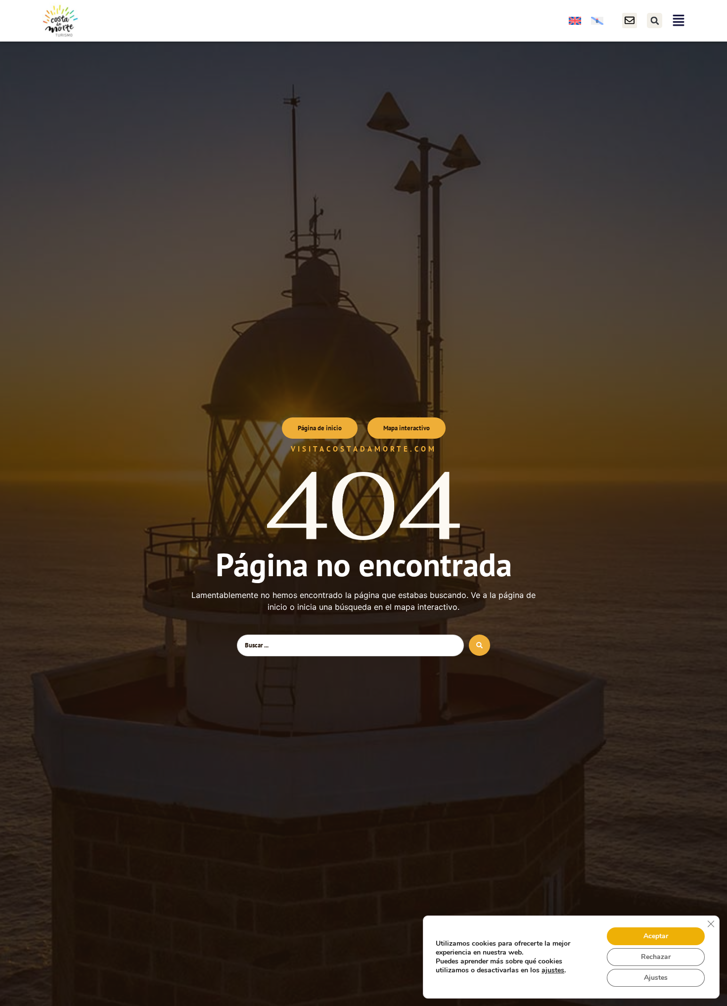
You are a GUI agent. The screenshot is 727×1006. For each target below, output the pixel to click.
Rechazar (656, 956)
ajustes (553, 970)
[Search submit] (479, 645)
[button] (654, 20)
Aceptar (655, 936)
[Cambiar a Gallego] (597, 20)
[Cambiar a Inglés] (575, 20)
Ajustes (656, 977)
